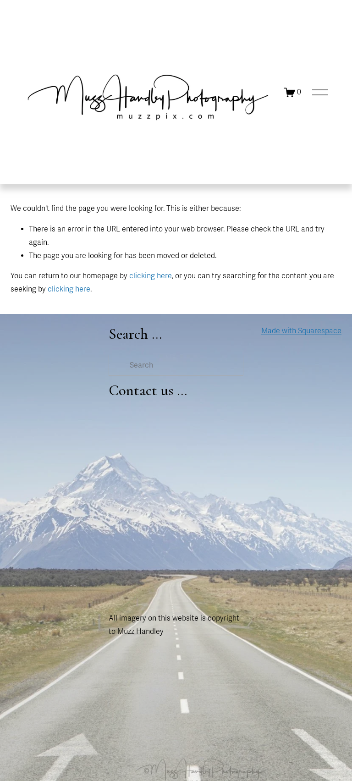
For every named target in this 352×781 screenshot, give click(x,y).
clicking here (150, 275)
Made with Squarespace (301, 331)
